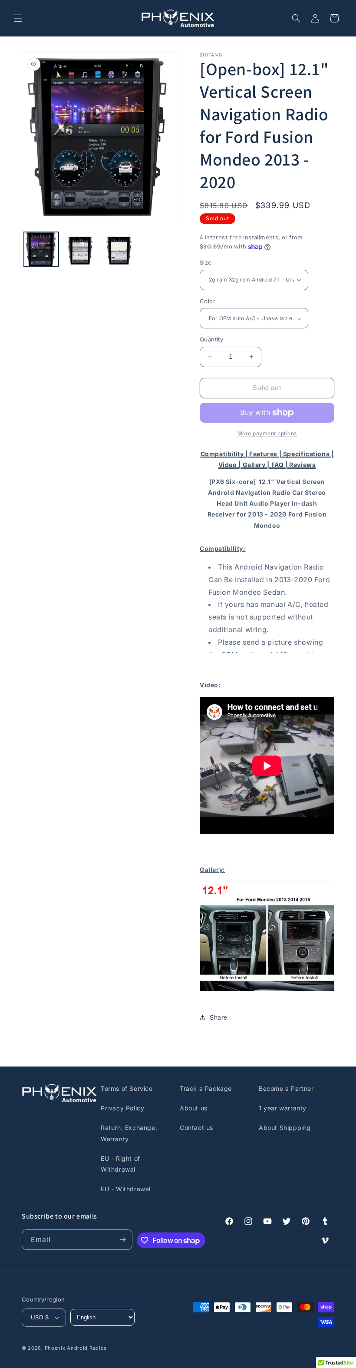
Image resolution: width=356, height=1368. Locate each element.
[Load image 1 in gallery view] (41, 249)
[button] (18, 18)
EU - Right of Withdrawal (120, 1164)
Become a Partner (286, 1088)
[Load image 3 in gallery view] (119, 249)
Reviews (302, 464)
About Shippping (285, 1127)
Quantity (211, 339)
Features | (266, 453)
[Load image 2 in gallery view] (80, 249)
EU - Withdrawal (126, 1188)
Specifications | (308, 453)
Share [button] (218, 1017)
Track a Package (206, 1088)
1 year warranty (283, 1108)
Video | (230, 464)
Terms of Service (127, 1088)
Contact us (196, 1127)
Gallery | (257, 464)
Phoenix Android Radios (76, 1348)
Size (206, 262)
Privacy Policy (122, 1108)
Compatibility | (225, 453)
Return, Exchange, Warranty (129, 1133)
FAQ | (280, 464)
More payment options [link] (267, 433)
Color (207, 301)
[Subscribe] (122, 1239)
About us (194, 1108)
